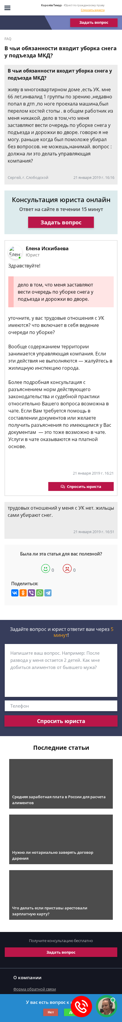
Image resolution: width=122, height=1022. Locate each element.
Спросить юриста (93, 10)
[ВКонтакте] (14, 592)
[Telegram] (48, 592)
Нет (51, 1012)
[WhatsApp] (39, 592)
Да (71, 1012)
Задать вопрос (93, 22)
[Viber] (31, 592)
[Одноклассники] (23, 592)
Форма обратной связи (34, 989)
